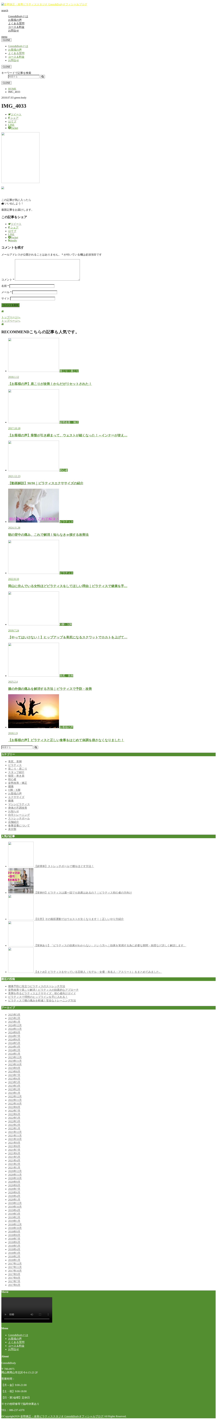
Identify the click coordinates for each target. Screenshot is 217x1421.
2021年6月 (14, 1153)
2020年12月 (15, 1171)
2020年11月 (15, 1174)
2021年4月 (14, 1160)
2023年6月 (14, 1078)
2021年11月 (15, 1135)
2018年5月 (14, 1245)
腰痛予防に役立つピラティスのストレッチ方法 (36, 986)
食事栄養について (19, 825)
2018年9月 (14, 1231)
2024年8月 (14, 1032)
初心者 (12, 779)
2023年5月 (14, 1082)
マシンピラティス (19, 804)
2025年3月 (14, 1014)
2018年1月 (14, 1260)
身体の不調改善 (17, 807)
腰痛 (11, 786)
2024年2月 (14, 1050)
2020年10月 (15, 1178)
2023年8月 (14, 1071)
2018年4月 (14, 1249)
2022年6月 (14, 1114)
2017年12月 (15, 1263)
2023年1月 (14, 1092)
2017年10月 (15, 1270)
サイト (5, 298)
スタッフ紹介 (16, 772)
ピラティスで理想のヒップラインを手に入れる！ (38, 996)
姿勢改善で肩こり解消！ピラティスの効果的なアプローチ (43, 989)
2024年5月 (14, 1043)
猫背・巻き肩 (16, 775)
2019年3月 (14, 1213)
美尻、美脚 (15, 761)
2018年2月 (14, 1256)
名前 (5, 285)
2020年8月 (14, 1185)
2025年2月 (14, 1018)
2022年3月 (14, 1121)
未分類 (12, 829)
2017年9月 (14, 1274)
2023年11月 (15, 1060)
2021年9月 (14, 1142)
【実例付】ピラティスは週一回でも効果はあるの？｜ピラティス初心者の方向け (83, 892)
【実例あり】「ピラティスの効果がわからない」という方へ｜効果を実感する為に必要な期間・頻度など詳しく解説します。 (110, 945)
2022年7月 (14, 1110)
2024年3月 (14, 1046)
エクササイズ (16, 797)
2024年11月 (15, 1028)
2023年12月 (15, 1057)
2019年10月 (15, 1206)
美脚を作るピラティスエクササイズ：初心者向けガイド (42, 993)
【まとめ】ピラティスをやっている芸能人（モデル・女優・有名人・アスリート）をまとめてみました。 (98, 971)
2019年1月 (14, 1220)
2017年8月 (14, 1277)
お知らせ (13, 811)
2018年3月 (14, 1253)
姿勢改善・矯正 (17, 782)
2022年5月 (14, 1117)
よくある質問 (16, 23)
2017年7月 (14, 1281)
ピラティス (15, 765)
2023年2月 (14, 1089)
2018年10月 (15, 1228)
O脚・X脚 (14, 790)
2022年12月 (15, 1096)
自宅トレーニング (19, 814)
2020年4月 (14, 1196)
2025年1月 (14, 1021)
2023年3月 (14, 1085)
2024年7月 (14, 1036)
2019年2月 (14, 1217)
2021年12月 (15, 1132)
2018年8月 (14, 1235)
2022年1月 (14, 1128)
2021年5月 (14, 1156)
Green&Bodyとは (18, 16)
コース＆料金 (16, 27)
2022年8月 (14, 1107)
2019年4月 (14, 1210)
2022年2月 (14, 1124)
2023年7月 (14, 1075)
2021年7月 (14, 1149)
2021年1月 (14, 1167)
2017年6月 (14, 1285)
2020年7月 (14, 1188)
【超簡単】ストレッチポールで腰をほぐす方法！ (64, 866)
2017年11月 (15, 1267)
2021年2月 (14, 1164)
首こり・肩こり (17, 768)
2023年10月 (15, 1064)
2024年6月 (14, 1039)
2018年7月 (14, 1238)
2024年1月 (14, 1053)
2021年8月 (14, 1146)
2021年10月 (15, 1139)
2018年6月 (14, 1242)
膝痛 (11, 800)
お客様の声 (15, 19)
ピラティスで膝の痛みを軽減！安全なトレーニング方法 (42, 1000)
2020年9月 (14, 1181)
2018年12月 (15, 1224)
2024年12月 (15, 1025)
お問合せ (13, 30)
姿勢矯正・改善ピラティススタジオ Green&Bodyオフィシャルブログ (61, 1416)
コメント (7, 279)
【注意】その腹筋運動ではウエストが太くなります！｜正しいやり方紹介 (79, 919)
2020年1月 (14, 1199)
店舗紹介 (13, 822)
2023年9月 (14, 1068)
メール (6, 292)
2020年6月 (14, 1192)
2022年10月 (15, 1103)
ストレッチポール (19, 818)
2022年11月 (15, 1100)
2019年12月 (15, 1203)
